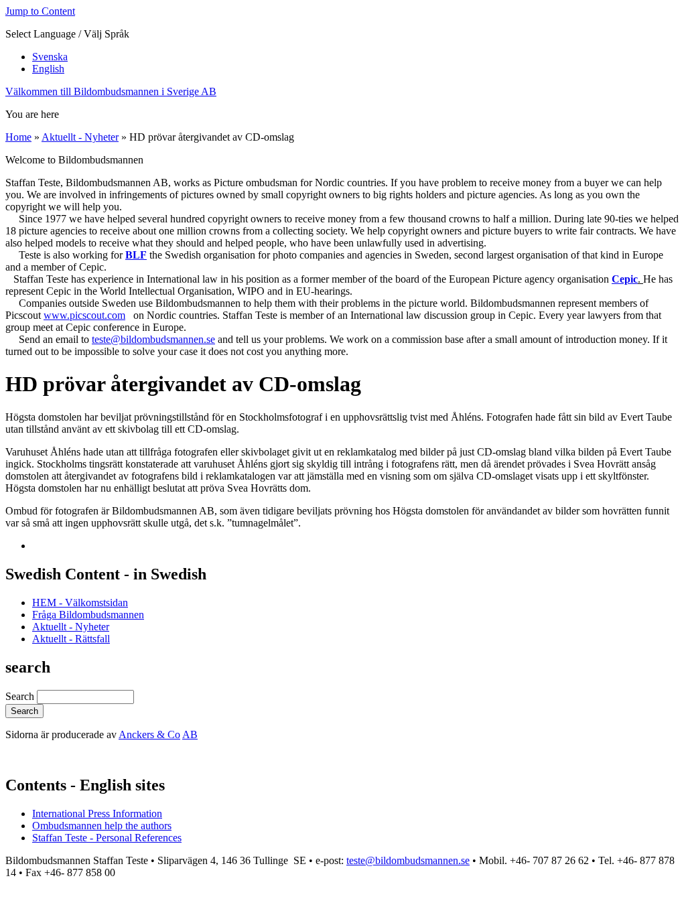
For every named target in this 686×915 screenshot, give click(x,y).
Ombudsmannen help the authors (102, 825)
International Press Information (97, 813)
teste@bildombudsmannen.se (153, 339)
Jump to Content (40, 11)
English (48, 68)
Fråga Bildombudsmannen (88, 614)
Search (21, 696)
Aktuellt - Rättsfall (71, 638)
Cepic (625, 279)
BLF (136, 255)
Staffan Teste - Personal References (107, 837)
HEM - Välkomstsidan (80, 602)
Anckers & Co (149, 734)
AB (190, 734)
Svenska (50, 56)
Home (18, 137)
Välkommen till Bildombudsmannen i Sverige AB (110, 91)
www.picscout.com (84, 315)
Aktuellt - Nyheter (80, 137)
